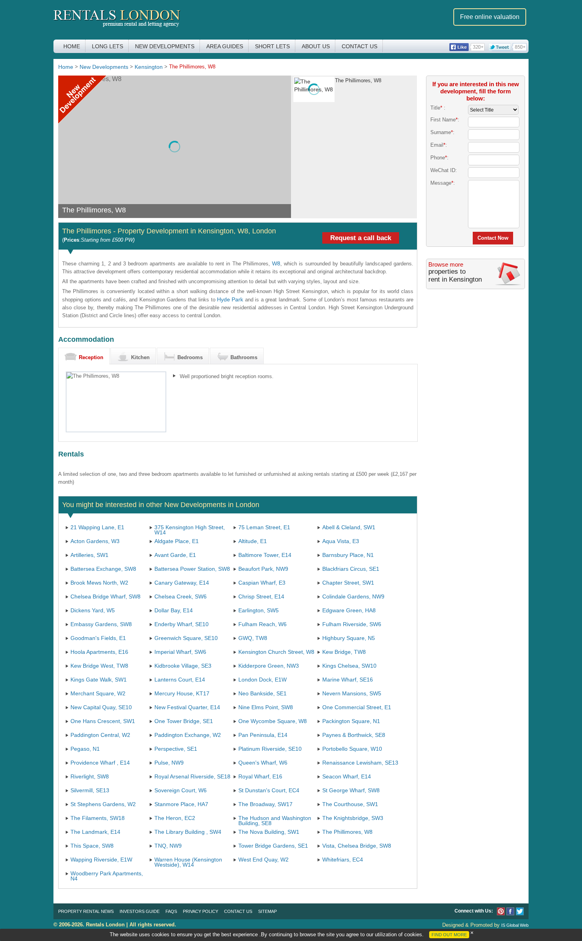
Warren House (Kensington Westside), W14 (188, 862)
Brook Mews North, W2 (99, 582)
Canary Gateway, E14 (181, 582)
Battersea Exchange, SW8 (103, 569)
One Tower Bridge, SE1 (183, 721)
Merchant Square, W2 (98, 693)
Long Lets (107, 46)
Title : (437, 108)
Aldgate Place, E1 (176, 541)
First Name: (444, 120)
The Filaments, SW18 (97, 818)
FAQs (171, 911)
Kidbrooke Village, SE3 (182, 666)
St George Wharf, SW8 (351, 790)
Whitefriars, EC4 (342, 859)
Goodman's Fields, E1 (98, 638)
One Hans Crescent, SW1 (102, 721)
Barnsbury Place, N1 (348, 555)
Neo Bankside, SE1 (262, 693)
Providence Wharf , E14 (100, 762)
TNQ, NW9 (168, 846)
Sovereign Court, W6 (180, 790)
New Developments (164, 46)
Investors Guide (140, 911)
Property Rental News (86, 911)
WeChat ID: (443, 170)
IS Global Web (515, 925)
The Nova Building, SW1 (268, 832)
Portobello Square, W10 (352, 749)
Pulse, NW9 (169, 762)
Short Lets (272, 46)
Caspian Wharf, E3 (261, 582)
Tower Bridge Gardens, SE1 (273, 846)
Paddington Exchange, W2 (187, 735)
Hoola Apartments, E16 (99, 652)
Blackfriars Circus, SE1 (350, 569)
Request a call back (360, 238)
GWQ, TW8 (252, 638)
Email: (438, 145)
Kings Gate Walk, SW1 (98, 679)
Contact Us (359, 46)
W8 (276, 263)
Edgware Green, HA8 (349, 610)
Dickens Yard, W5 (92, 610)
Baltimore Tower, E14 (264, 555)
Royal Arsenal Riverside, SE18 (192, 776)
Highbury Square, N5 (348, 638)
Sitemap (267, 911)
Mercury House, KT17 (181, 693)
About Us (316, 46)
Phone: (439, 158)
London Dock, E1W (262, 679)
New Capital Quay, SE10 (101, 707)
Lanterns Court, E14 (179, 679)
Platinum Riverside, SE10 (270, 749)
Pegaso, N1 (85, 749)
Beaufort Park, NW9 (263, 569)
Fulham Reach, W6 (262, 624)
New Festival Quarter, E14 (187, 707)
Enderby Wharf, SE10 (181, 624)
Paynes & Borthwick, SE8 (353, 735)
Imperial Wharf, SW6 (180, 652)
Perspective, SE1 (175, 749)
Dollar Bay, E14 (173, 610)
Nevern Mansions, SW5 (351, 693)
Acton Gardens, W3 (95, 541)
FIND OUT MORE (449, 934)
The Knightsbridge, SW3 (352, 818)
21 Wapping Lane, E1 (97, 527)
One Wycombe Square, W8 (272, 721)
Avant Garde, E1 (175, 555)
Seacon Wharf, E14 (346, 776)
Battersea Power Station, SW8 (192, 569)
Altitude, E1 (252, 541)
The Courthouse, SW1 (350, 804)
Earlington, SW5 (258, 610)
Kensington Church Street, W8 (276, 652)
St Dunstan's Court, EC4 (268, 790)
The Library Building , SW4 (187, 832)
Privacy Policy (200, 911)
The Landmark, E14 (95, 832)
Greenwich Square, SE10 (186, 638)
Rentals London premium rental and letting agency (117, 19)
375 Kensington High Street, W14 (189, 530)
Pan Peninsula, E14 (262, 735)
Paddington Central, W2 (100, 735)
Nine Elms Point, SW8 (265, 707)
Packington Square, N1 (351, 721)
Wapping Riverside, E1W (101, 859)
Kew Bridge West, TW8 (99, 666)
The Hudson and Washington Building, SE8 (274, 820)
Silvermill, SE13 (89, 790)
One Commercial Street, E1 (356, 707)
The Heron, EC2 (174, 818)
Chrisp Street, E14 (261, 596)
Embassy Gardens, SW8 (101, 624)
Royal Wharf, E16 (260, 776)
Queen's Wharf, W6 (262, 762)
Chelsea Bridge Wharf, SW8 (105, 596)
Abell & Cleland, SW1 (348, 527)
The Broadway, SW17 (265, 804)
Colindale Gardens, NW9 (353, 596)
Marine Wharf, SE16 (347, 679)
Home (71, 46)
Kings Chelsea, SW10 (349, 666)
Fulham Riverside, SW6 (351, 624)
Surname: (442, 132)
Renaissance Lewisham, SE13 (360, 762)
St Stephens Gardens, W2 (103, 804)
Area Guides (224, 46)
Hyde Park (230, 299)
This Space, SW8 (92, 846)
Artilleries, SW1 (89, 555)
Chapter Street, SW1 (348, 582)
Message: (442, 183)
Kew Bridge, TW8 (344, 652)
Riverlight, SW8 (89, 776)
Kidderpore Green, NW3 (268, 666)
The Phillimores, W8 (347, 832)
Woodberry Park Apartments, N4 (106, 876)
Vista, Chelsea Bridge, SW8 (356, 846)
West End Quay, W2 (263, 859)
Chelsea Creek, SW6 (180, 596)
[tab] (84, 356)
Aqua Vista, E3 (340, 541)
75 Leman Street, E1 (264, 527)
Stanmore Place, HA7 (181, 804)
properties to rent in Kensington (455, 275)
